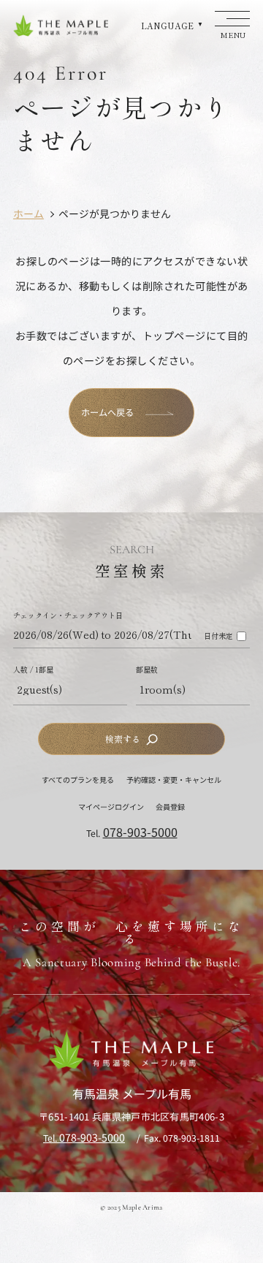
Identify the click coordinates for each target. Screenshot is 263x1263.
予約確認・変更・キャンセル (173, 779)
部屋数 (147, 669)
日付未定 (218, 636)
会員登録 (170, 806)
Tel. (84, 1138)
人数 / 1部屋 (33, 669)
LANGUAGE (167, 25)
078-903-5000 (140, 832)
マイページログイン (111, 806)
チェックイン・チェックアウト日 (68, 615)
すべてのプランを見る (78, 779)
